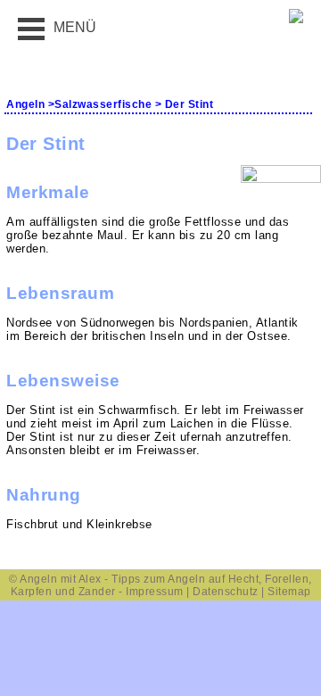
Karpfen (32, 591)
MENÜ (75, 27)
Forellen (287, 579)
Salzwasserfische (103, 104)
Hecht (243, 579)
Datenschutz (226, 591)
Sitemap (289, 591)
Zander (97, 591)
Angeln (25, 104)
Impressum (155, 591)
